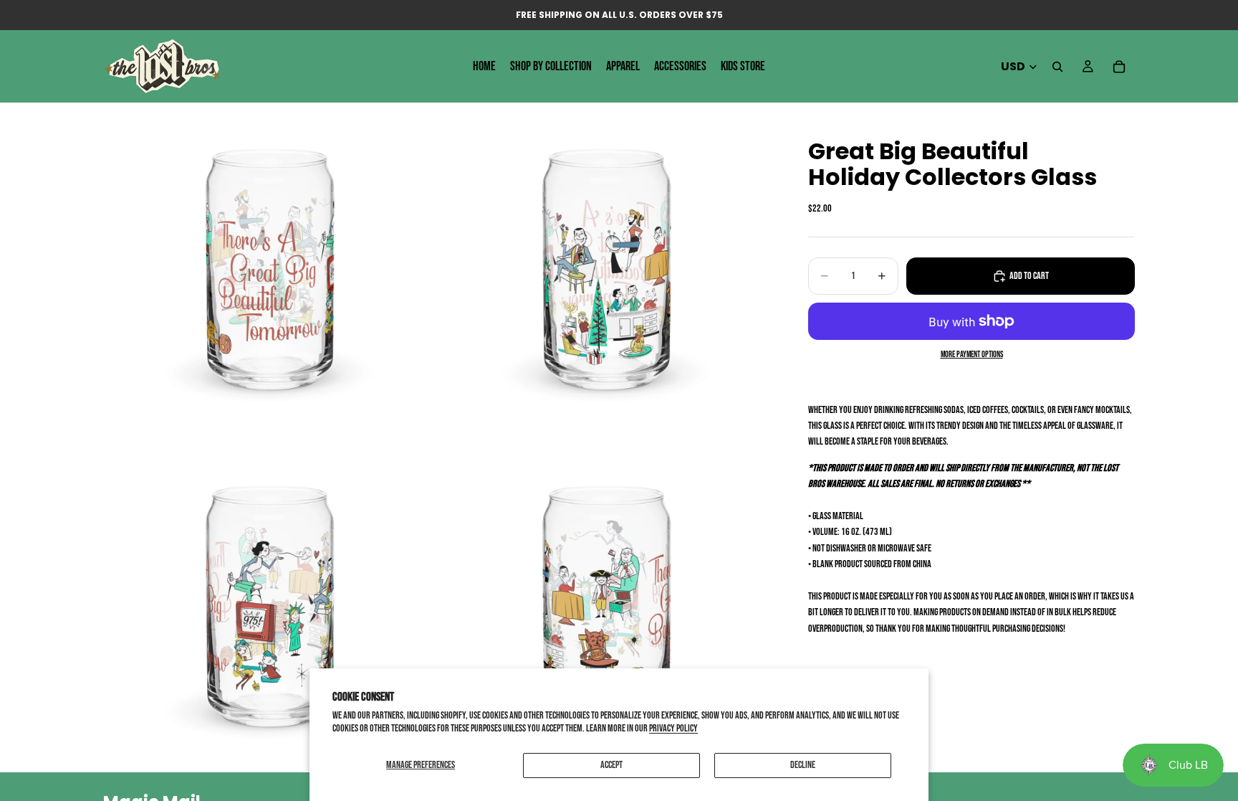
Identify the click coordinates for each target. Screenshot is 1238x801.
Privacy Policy (673, 728)
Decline (802, 765)
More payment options (972, 354)
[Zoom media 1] (270, 268)
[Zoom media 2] (607, 268)
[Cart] (1119, 66)
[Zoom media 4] (607, 605)
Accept (611, 765)
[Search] (1057, 66)
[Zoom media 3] (270, 605)
